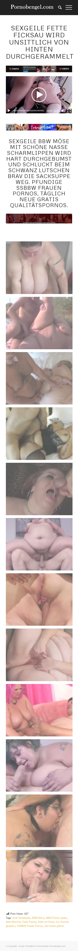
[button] (39, 94)
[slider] (29, 110)
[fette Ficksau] (39, 219)
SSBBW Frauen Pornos (30, 926)
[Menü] (67, 7)
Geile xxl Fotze (46, 921)
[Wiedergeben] (9, 111)
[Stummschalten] (63, 111)
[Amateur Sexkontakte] (32, 7)
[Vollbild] (69, 111)
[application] (39, 94)
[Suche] (58, 7)
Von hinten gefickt (54, 926)
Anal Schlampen (21, 917)
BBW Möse (38, 917)
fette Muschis (13, 921)
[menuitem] (58, 7)
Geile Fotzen (29, 921)
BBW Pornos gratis (56, 917)
